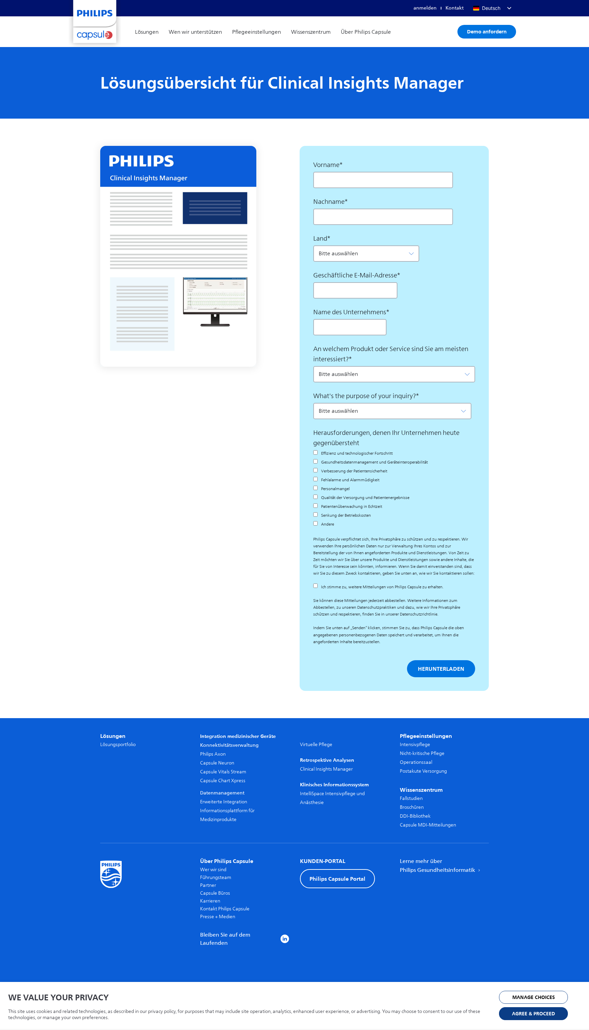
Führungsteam (215, 877)
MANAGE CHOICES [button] (533, 997)
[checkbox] (392, 489)
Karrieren (210, 901)
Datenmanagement (222, 793)
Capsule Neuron (217, 763)
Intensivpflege (415, 744)
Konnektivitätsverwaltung (229, 745)
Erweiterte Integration (223, 802)
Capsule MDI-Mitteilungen (428, 825)
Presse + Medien (217, 917)
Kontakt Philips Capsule (225, 909)
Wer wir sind (213, 870)
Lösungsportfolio (118, 744)
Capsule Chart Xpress (222, 781)
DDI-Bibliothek (415, 816)
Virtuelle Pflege (316, 744)
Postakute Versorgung (423, 771)
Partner (208, 885)
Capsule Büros (215, 893)
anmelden (425, 8)
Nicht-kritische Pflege (422, 753)
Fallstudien (411, 798)
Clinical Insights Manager (326, 769)
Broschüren (412, 807)
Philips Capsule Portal (337, 878)
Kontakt (454, 8)
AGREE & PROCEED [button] (533, 1014)
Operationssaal (416, 762)
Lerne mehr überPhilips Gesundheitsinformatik (438, 866)
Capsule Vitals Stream (223, 772)
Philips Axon (213, 754)
